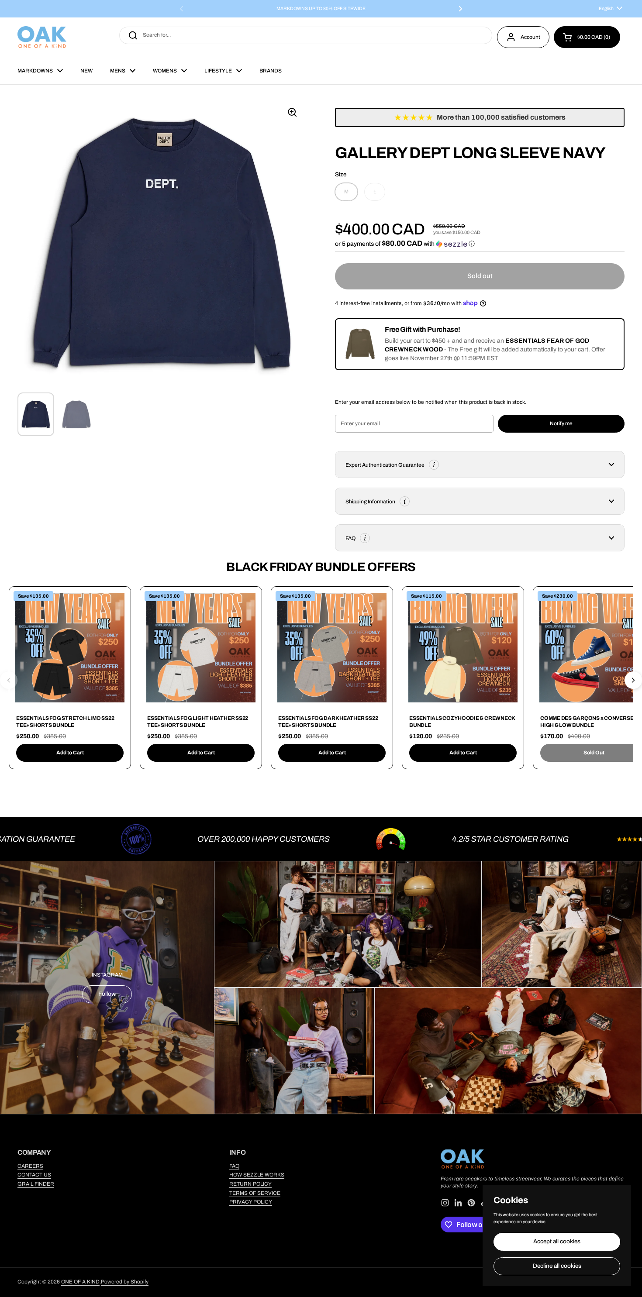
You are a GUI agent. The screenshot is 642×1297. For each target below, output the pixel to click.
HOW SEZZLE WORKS (256, 1175)
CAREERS (30, 1166)
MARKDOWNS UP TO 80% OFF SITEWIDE (321, 9)
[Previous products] (8, 680)
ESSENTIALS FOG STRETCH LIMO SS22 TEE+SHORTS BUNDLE (65, 721)
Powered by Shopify (124, 1282)
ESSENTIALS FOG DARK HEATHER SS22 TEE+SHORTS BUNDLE (328, 721)
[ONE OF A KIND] (41, 37)
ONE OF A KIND (80, 1282)
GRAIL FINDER (35, 1184)
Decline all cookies (557, 1266)
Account (530, 37)
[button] (587, 37)
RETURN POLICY (250, 1184)
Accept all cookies (556, 1241)
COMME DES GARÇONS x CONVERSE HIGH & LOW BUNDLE (586, 721)
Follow (107, 994)
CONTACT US (34, 1175)
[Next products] (633, 680)
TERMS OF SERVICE (254, 1193)
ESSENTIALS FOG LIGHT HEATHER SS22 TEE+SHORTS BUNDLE (197, 721)
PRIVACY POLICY (250, 1202)
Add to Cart (70, 753)
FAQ (234, 1166)
